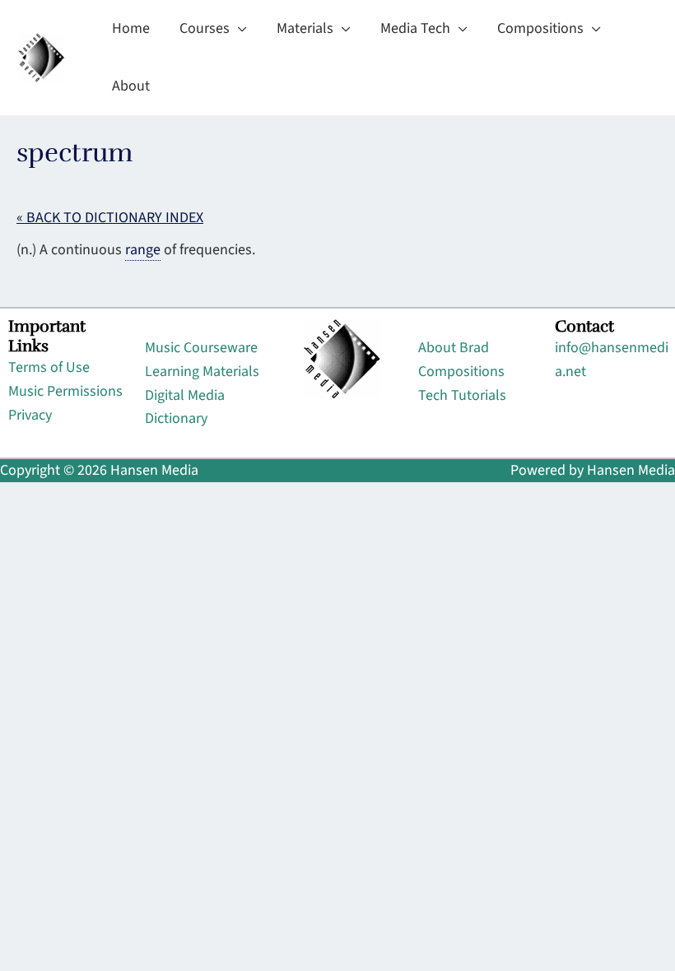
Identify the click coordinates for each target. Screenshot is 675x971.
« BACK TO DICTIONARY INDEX (109, 217)
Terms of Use (49, 367)
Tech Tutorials (462, 395)
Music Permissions (65, 391)
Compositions (461, 371)
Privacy (30, 415)
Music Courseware (201, 347)
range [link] (143, 249)
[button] (238, 29)
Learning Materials (202, 371)
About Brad (453, 347)
